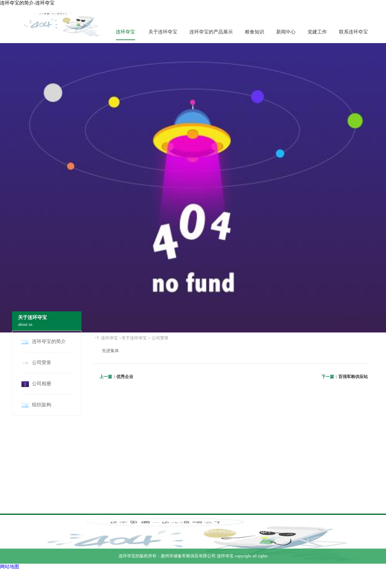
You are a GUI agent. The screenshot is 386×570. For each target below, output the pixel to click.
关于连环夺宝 (162, 31)
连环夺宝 (125, 31)
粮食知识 (254, 31)
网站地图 (9, 566)
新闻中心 (286, 31)
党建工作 (317, 31)
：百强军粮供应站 (351, 376)
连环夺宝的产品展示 (211, 31)
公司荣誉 (160, 338)
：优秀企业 (122, 376)
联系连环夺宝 (353, 31)
